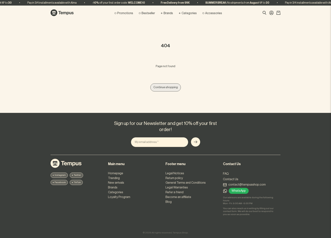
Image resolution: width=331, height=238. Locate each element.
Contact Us (230, 179)
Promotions (125, 13)
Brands (168, 13)
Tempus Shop (180, 232)
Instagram (60, 175)
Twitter (77, 175)
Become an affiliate (178, 197)
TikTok (77, 182)
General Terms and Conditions (186, 182)
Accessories (213, 13)
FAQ (226, 173)
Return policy (174, 178)
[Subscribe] (195, 142)
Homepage (115, 173)
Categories (189, 13)
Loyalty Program (119, 197)
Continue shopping (165, 87)
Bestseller (148, 13)
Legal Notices (175, 173)
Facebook (60, 182)
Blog (169, 201)
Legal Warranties (177, 187)
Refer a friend (175, 192)
